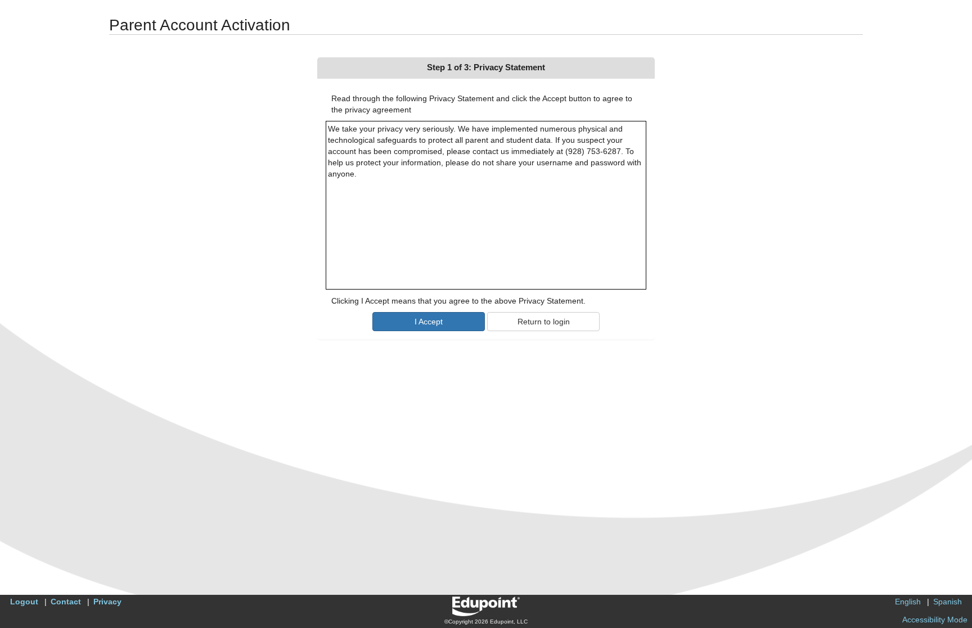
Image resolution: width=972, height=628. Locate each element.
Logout (24, 601)
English (908, 601)
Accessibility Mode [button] (935, 619)
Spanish (947, 601)
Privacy (107, 601)
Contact (66, 601)
